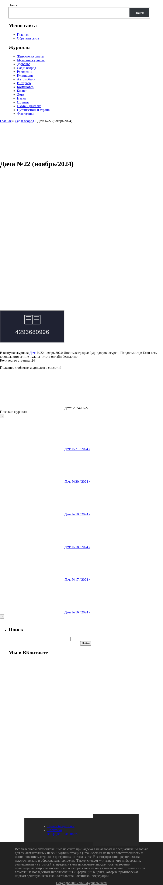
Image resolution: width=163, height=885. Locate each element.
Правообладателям (60, 826)
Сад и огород (26, 68)
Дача (33, 353)
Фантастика (25, 113)
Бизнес (22, 91)
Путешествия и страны (33, 110)
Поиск (13, 5)
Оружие (23, 102)
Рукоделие (24, 71)
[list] (81, 516)
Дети (20, 94)
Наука (21, 98)
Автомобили (26, 79)
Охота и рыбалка (29, 106)
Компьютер (25, 87)
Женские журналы (30, 56)
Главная (22, 34)
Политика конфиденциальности (63, 832)
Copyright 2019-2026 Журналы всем (81, 883)
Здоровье (23, 64)
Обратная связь (28, 38)
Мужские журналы (31, 60)
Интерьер (24, 83)
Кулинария (25, 75)
